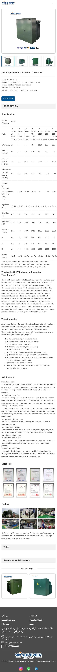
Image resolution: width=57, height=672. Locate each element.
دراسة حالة (6, 624)
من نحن (4, 615)
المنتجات (33, 615)
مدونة (31, 624)
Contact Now (8, 98)
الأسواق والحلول (36, 620)
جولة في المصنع (8, 620)
